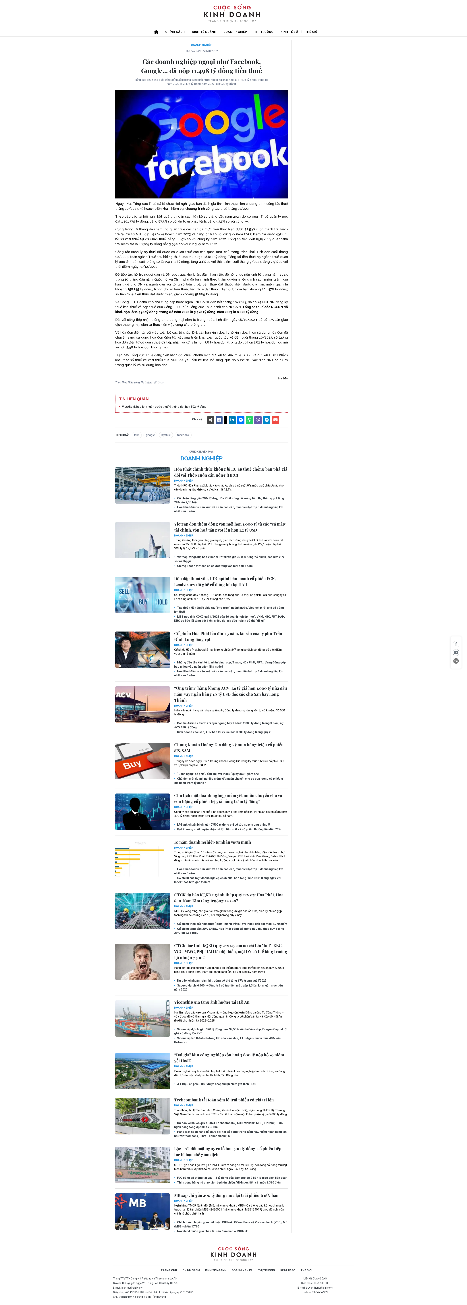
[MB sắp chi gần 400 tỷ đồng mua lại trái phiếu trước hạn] (142, 1211)
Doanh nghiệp (235, 32)
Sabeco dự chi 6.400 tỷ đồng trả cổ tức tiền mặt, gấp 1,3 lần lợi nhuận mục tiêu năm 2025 (228, 987)
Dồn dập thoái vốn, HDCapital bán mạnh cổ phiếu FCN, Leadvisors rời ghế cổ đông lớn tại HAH (225, 581)
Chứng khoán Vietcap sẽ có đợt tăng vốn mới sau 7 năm (214, 566)
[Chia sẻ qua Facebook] (456, 644)
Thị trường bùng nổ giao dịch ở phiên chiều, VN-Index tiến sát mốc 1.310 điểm (228, 1182)
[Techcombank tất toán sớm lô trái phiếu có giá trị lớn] (142, 1116)
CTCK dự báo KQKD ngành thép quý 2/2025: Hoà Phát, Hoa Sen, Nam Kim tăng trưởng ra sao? (228, 898)
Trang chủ (169, 1270)
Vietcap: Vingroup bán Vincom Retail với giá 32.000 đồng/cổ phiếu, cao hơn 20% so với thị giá (229, 559)
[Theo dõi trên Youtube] (456, 652)
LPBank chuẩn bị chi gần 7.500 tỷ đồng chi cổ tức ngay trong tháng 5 (223, 824)
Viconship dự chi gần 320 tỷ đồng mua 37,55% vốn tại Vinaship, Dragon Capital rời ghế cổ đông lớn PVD (230, 1031)
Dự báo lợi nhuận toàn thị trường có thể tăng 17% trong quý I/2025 (221, 980)
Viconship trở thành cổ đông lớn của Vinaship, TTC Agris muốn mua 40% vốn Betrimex (227, 1040)
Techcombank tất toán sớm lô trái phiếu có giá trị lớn (224, 1100)
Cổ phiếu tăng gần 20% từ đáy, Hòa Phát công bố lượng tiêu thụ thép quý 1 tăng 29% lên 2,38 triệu (229, 500)
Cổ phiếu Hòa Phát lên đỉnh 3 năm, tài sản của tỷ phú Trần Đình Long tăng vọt (228, 636)
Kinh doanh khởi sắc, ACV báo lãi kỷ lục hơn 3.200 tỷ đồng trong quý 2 (223, 732)
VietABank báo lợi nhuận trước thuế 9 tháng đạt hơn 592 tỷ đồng (164, 406)
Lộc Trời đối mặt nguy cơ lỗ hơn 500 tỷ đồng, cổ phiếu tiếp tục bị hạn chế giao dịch (227, 1151)
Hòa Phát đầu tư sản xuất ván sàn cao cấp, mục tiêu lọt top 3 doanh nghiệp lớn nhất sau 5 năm (228, 509)
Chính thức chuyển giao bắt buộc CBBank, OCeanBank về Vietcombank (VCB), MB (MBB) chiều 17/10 (230, 1224)
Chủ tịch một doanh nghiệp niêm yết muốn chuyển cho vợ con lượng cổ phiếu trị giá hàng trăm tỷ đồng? (229, 780)
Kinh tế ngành (204, 32)
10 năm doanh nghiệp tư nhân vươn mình (212, 842)
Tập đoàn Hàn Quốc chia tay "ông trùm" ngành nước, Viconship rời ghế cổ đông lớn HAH (229, 609)
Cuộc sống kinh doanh (233, 1254)
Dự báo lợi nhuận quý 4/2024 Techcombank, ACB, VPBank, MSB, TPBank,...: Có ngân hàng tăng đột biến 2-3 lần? (228, 1125)
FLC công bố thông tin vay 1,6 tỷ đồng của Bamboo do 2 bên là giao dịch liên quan (231, 1177)
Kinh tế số (289, 32)
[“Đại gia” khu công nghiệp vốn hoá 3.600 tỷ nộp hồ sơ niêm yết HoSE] (142, 1071)
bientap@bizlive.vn (132, 1287)
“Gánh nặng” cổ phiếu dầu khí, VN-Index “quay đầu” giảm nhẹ (217, 774)
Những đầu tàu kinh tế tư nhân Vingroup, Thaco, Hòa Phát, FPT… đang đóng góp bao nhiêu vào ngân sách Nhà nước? (230, 664)
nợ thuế (166, 435)
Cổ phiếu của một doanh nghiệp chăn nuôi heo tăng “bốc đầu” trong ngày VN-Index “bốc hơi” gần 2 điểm (228, 880)
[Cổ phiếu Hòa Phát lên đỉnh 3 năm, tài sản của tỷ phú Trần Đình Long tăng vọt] (142, 650)
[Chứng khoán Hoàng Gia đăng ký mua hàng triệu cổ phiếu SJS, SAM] (142, 761)
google (150, 435)
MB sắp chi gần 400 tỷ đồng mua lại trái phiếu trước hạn (226, 1195)
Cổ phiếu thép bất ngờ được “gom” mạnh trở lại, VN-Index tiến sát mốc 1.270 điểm (231, 924)
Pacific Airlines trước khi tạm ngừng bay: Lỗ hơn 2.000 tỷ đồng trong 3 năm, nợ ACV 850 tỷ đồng (228, 725)
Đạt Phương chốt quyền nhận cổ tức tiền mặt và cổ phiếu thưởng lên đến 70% (228, 829)
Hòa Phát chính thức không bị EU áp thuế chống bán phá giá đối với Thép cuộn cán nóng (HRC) (230, 472)
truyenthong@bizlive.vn (319, 1287)
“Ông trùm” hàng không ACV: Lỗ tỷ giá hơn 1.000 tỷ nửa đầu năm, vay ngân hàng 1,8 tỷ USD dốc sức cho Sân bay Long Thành (230, 694)
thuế (136, 435)
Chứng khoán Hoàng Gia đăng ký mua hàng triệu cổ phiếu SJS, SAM (229, 747)
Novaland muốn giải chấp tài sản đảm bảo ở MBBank (212, 1231)
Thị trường (264, 32)
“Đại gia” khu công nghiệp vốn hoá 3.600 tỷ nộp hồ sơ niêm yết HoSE (229, 1057)
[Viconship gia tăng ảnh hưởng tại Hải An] (142, 1018)
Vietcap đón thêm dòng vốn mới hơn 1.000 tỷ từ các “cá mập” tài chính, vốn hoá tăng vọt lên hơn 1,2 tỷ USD (230, 527)
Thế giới (312, 32)
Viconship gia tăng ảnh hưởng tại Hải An (212, 1002)
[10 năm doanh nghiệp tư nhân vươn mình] (142, 858)
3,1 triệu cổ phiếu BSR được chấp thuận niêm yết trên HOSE (216, 1084)
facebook (183, 435)
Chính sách (175, 32)
